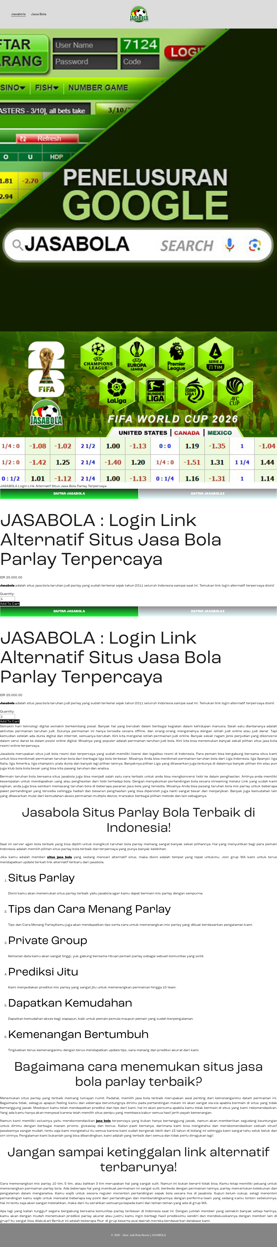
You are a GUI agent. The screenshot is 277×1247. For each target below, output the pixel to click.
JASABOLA (8, 486)
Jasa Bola (38, 14)
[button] (10, 604)
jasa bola (103, 1121)
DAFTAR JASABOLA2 (207, 494)
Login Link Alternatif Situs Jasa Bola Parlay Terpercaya (62, 486)
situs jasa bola (59, 857)
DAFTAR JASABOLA (69, 494)
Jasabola (18, 14)
